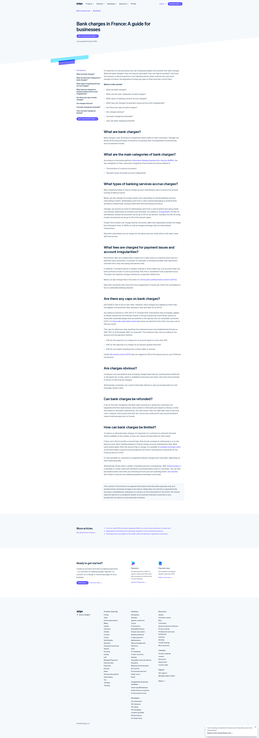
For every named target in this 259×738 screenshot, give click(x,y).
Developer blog (136, 718)
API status (134, 707)
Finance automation (138, 632)
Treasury (107, 685)
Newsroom (162, 659)
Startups (134, 618)
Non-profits (135, 668)
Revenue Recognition (111, 674)
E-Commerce (135, 626)
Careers (161, 656)
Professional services (138, 671)
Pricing (133, 4)
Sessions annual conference (168, 626)
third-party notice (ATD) (120, 354)
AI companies (136, 651)
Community (162, 623)
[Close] (255, 727)
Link (105, 657)
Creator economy (137, 654)
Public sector (135, 674)
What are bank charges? (85, 74)
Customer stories (164, 618)
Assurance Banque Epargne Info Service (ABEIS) (153, 160)
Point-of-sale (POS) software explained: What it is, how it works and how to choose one (138, 528)
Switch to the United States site (219, 733)
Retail (133, 677)
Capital (106, 626)
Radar (106, 671)
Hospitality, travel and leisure (141, 660)
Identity (106, 649)
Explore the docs (164, 577)
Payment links (109, 663)
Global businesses (137, 635)
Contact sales (174, 4)
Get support (162, 673)
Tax (105, 680)
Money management (138, 643)
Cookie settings (164, 643)
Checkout (107, 629)
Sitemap (161, 640)
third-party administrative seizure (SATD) (159, 279)
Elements (107, 643)
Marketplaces (136, 640)
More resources (83, 10)
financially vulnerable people (124, 321)
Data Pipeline (108, 640)
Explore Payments (138, 582)
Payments (107, 666)
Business (97, 10)
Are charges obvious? (84, 103)
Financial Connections (111, 646)
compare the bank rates (170, 447)
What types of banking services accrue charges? (88, 85)
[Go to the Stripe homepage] (79, 611)
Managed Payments (111, 660)
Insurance (134, 663)
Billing (106, 623)
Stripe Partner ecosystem (140, 690)
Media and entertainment (140, 666)
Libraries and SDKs (137, 713)
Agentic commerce (138, 620)
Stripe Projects (136, 715)
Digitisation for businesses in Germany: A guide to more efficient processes (134, 531)
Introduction (81, 70)
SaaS (133, 649)
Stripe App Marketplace (139, 687)
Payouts (107, 668)
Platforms (134, 646)
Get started (172, 471)
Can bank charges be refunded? (88, 107)
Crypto (106, 637)
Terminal (107, 683)
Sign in (161, 4)
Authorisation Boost (111, 620)
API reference (136, 704)
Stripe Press (162, 662)
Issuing (106, 654)
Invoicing (107, 651)
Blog (160, 620)
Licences (161, 637)
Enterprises (135, 615)
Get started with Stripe (87, 36)
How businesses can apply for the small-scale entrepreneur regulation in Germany (137, 534)
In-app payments (137, 637)
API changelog (136, 710)
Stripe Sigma (108, 677)
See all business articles (85, 532)
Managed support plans (166, 676)
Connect (107, 635)
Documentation (136, 701)
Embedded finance (137, 629)
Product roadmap (164, 654)
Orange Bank (164, 211)
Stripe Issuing (173, 466)
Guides (160, 615)
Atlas (105, 618)
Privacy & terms (164, 629)
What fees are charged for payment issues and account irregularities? (87, 91)
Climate (106, 632)
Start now (81, 583)
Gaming (133, 657)
